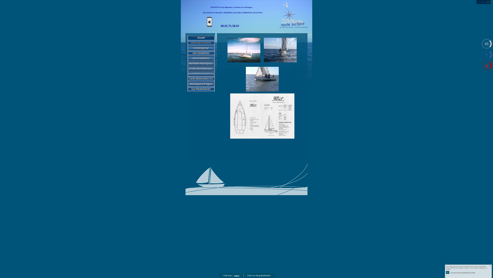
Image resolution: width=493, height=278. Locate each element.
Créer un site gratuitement (258, 275)
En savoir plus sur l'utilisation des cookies (463, 272)
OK (448, 272)
